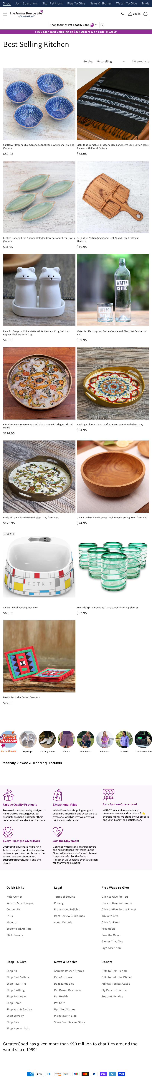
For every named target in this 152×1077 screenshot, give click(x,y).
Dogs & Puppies (64, 983)
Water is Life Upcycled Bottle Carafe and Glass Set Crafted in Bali (111, 333)
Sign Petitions (52, 3)
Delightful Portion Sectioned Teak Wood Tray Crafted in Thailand (108, 239)
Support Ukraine (112, 996)
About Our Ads (63, 922)
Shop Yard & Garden (19, 1009)
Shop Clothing (15, 990)
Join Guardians (26, 3)
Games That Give (112, 941)
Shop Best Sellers (17, 977)
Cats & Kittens (63, 977)
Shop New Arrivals (18, 1028)
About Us (12, 922)
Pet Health (61, 996)
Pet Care (59, 1003)
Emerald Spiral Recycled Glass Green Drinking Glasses (107, 607)
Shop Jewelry (15, 1015)
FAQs (9, 916)
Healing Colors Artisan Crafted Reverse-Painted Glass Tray (110, 424)
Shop (7, 3)
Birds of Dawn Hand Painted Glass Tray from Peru (31, 517)
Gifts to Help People (115, 971)
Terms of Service (64, 896)
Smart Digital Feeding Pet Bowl (21, 607)
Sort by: (88, 61)
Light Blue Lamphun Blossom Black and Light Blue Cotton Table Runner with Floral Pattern (113, 146)
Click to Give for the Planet (119, 909)
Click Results (14, 935)
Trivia (146, 3)
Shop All (11, 971)
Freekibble (109, 928)
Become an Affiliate (19, 928)
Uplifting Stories (64, 1009)
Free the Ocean (111, 935)
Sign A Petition (111, 948)
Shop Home (14, 1003)
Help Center (14, 896)
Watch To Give (126, 3)
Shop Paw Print (16, 983)
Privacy (59, 903)
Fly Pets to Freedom (115, 990)
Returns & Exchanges (19, 903)
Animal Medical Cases (116, 983)
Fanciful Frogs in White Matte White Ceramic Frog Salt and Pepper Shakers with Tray (36, 333)
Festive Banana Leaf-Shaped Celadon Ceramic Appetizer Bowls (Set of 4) (39, 239)
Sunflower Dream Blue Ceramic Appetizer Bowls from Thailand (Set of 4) (39, 146)
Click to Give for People (117, 903)
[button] (5, 13)
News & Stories (101, 3)
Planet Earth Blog (65, 1015)
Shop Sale (12, 1022)
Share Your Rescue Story (69, 1022)
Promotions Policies (67, 909)
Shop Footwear (16, 996)
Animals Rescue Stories (69, 971)
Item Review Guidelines (69, 916)
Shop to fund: (69, 25)
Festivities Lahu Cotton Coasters (21, 697)
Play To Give (76, 3)
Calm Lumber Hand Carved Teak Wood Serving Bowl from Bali (112, 517)
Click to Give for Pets (115, 896)
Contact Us (13, 909)
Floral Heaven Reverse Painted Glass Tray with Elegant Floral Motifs (38, 426)
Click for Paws (111, 922)
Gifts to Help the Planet (117, 977)
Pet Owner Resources (68, 990)
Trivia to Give (110, 916)
